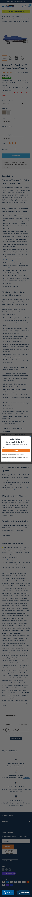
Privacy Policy (4, 458)
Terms (7, 458)
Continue (16, 450)
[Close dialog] (30, 437)
